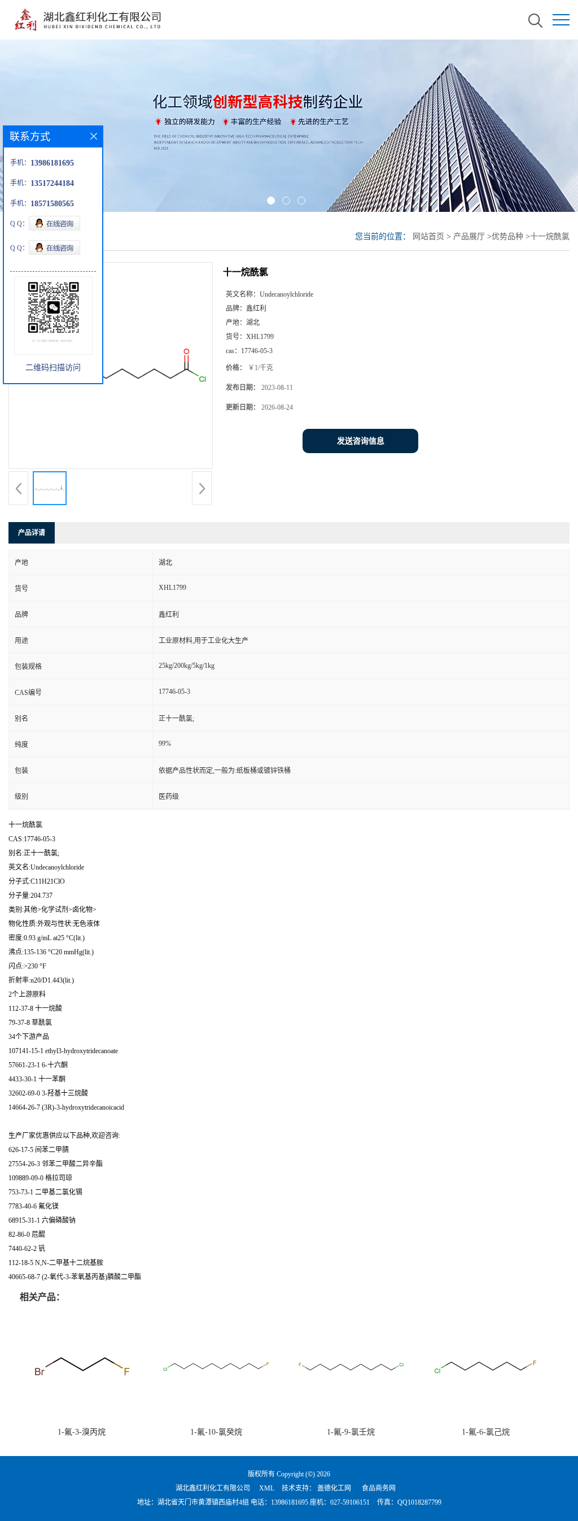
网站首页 (428, 236)
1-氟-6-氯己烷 (486, 1432)
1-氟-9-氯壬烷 (351, 1432)
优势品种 (507, 236)
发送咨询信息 (360, 441)
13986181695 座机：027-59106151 (320, 1502)
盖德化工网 (334, 1488)
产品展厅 (469, 236)
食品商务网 (379, 1488)
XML (266, 1488)
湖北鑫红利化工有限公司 (213, 1488)
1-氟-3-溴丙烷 (82, 1432)
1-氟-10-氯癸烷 (216, 1432)
